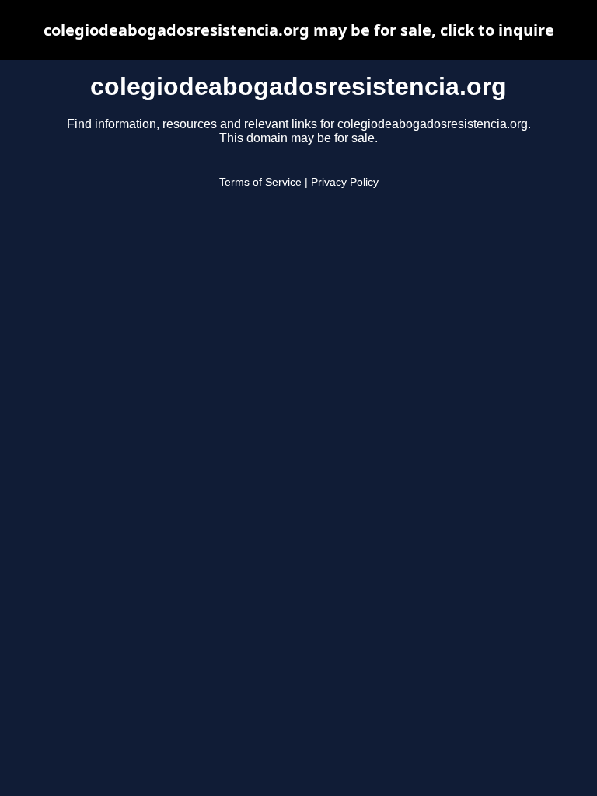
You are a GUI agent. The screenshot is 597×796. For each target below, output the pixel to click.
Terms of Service (260, 182)
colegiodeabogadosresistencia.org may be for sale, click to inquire (299, 29)
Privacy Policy (345, 182)
